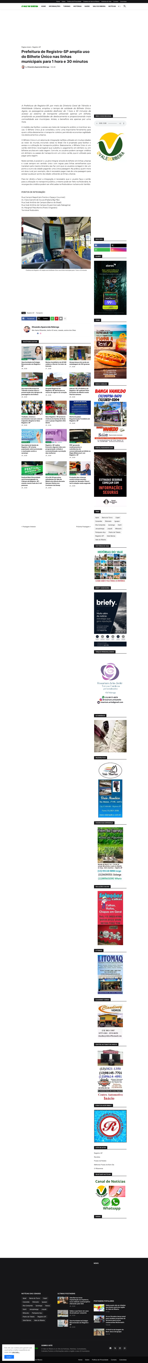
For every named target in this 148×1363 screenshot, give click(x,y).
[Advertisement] (74, 28)
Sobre (63, 1)
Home (58, 1)
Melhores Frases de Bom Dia (104, 1165)
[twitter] (119, 245)
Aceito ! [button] (9, 1357)
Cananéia (98, 521)
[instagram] (40, 333)
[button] (119, 6)
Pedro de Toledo (114, 532)
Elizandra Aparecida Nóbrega (45, 327)
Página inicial (26, 47)
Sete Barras (111, 536)
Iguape (117, 521)
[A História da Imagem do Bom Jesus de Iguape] (99, 1332)
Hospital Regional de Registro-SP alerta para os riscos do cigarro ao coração (56, 390)
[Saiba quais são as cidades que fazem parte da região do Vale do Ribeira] (99, 1307)
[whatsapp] (102, 250)
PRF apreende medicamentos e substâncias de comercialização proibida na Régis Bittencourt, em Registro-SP (79, 450)
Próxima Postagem (83, 527)
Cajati (118, 517)
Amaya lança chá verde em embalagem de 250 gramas (79, 363)
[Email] (61, 318)
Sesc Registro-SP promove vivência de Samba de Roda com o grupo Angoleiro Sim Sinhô (56, 420)
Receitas (97, 1157)
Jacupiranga (99, 528)
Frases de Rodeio (100, 1161)
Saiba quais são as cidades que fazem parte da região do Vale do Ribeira (116, 1307)
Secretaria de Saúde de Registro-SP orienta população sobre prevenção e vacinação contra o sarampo (31, 449)
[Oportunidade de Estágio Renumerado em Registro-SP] (63, 1323)
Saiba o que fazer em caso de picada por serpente (79, 1312)
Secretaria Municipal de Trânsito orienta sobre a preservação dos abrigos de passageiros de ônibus (31, 391)
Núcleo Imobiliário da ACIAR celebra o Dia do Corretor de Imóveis (56, 364)
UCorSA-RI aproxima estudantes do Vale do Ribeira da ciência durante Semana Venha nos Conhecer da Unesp (55, 481)
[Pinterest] (56, 318)
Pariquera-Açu (100, 532)
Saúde (87, 6)
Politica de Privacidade (74, 1)
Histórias (77, 6)
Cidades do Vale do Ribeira (91, 1)
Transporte (39, 313)
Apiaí (97, 517)
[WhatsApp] (52, 318)
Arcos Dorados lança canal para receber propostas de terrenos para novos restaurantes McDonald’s (116, 1319)
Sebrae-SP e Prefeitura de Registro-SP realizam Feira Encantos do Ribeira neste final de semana (79, 391)
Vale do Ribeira (99, 6)
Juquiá (109, 528)
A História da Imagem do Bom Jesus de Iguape (115, 1330)
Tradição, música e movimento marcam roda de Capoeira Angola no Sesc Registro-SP (31, 420)
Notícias (112, 6)
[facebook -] (38, 333)
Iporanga (111, 525)
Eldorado (108, 521)
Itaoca (47, 1305)
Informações (54, 6)
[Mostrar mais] (65, 318)
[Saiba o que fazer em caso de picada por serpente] (63, 1313)
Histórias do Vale (106, 1)
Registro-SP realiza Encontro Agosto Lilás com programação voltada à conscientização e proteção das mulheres (56, 449)
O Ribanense (98, 1168)
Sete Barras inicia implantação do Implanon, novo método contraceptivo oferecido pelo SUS (80, 1301)
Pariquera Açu (37, 1313)
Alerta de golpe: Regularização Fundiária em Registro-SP (79, 419)
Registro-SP (36, 47)
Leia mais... (16, 1352)
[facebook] (102, 245)
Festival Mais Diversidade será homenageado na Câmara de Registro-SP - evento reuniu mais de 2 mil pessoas (31, 481)
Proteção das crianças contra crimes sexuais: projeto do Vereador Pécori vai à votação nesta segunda (79, 480)
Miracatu (118, 528)
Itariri (119, 525)
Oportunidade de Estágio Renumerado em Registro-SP (31, 364)
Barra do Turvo (107, 517)
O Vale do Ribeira (36, 1360)
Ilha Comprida (100, 525)
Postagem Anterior (29, 527)
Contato (115, 1)
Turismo (66, 6)
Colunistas (123, 1)
